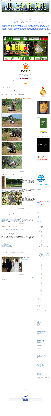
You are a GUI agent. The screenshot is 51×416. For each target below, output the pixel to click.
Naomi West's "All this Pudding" (41, 371)
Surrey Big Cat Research (40, 365)
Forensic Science (41, 176)
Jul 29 (40, 235)
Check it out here (25, 75)
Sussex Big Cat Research (40, 362)
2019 (39, 213)
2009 (39, 297)
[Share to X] (21, 94)
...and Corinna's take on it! (25, 259)
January (40, 294)
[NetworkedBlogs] (25, 398)
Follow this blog (25, 399)
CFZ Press (38, 327)
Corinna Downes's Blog (40, 330)
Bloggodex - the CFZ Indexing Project (42, 321)
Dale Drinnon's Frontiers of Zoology (42, 331)
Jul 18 (40, 264)
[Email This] (19, 94)
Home (18, 277)
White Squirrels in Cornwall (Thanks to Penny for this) (11, 88)
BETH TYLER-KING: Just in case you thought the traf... (43, 249)
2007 (39, 299)
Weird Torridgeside (39, 342)
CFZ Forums (38, 315)
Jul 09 (40, 275)
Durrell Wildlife (39, 366)
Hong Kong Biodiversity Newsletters (42, 383)
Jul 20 (40, 261)
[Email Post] (18, 94)
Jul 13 (40, 270)
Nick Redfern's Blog (39, 336)
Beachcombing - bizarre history (41, 364)
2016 (39, 217)
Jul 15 (40, 268)
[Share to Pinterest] (23, 94)
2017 (39, 216)
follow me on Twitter (47, 186)
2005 (39, 302)
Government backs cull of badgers (6, 245)
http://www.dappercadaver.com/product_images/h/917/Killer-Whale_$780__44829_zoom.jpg (14, 219)
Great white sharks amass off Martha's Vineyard (7, 248)
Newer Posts (3, 277)
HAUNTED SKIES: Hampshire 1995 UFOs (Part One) (11, 226)
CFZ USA (38, 325)
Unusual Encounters (39, 354)
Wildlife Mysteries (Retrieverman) (41, 367)
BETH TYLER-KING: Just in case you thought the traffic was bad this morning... (16, 98)
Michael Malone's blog (40, 373)
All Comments (40, 348)
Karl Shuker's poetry (39, 334)
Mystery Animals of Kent (40, 357)
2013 (39, 221)
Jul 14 (40, 269)
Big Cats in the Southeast (40, 359)
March (40, 291)
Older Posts (33, 277)
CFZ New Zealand (39, 326)
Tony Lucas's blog (39, 372)
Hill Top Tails (39, 332)
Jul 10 (40, 274)
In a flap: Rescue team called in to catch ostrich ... (8, 247)
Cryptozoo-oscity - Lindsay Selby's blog (42, 368)
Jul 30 (40, 233)
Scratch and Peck (39, 353)
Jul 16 (40, 266)
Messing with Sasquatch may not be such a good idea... (8, 243)
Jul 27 (40, 237)
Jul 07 (40, 278)
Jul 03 (40, 283)
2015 (39, 218)
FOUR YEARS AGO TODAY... (7, 256)
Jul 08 (40, 277)
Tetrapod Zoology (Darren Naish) (41, 363)
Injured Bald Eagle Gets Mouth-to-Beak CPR (7, 241)
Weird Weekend (39, 311)
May (39, 289)
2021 (39, 211)
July (39, 231)
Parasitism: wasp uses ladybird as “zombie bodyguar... (8, 242)
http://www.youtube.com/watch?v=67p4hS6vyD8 (8, 250)
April (39, 290)
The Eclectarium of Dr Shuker (41, 340)
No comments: (15, 94)
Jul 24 (40, 241)
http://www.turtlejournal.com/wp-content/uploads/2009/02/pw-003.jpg (11, 220)
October (40, 227)
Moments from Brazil (40, 374)
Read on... (2, 92)
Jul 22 (40, 244)
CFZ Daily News (39, 322)
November (40, 226)
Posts (39, 346)
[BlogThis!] (20, 94)
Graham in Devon (39, 356)
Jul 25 (40, 240)
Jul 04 (40, 282)
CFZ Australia (39, 323)
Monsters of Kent (39, 358)
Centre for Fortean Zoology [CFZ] (41, 310)
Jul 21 (40, 245)
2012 (39, 222)
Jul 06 (40, 279)
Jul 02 (40, 284)
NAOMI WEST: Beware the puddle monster (9, 174)
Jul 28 (40, 236)
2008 (39, 298)
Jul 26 (40, 239)
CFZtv (38, 312)
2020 (39, 212)
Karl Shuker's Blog (39, 333)
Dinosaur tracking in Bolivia (5, 244)
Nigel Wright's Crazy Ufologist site (41, 378)
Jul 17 (40, 265)
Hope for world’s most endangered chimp (6, 246)
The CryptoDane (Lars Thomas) (41, 339)
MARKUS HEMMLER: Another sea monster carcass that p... (44, 254)
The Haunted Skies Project (40, 341)
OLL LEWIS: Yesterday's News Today (8, 233)
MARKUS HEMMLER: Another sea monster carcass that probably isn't (14, 212)
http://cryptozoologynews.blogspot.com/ (7, 234)
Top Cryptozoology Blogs (41, 178)
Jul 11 (40, 273)
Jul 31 (40, 232)
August (40, 230)
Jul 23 (40, 242)
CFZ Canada (38, 324)
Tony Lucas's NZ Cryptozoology (41, 382)
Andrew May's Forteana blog (41, 355)
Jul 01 (40, 286)
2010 (39, 295)
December (40, 225)
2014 (39, 220)
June (39, 287)
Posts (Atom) (7, 279)
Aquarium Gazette (39, 380)
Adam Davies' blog (39, 379)
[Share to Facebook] (22, 94)
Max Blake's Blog (39, 335)
